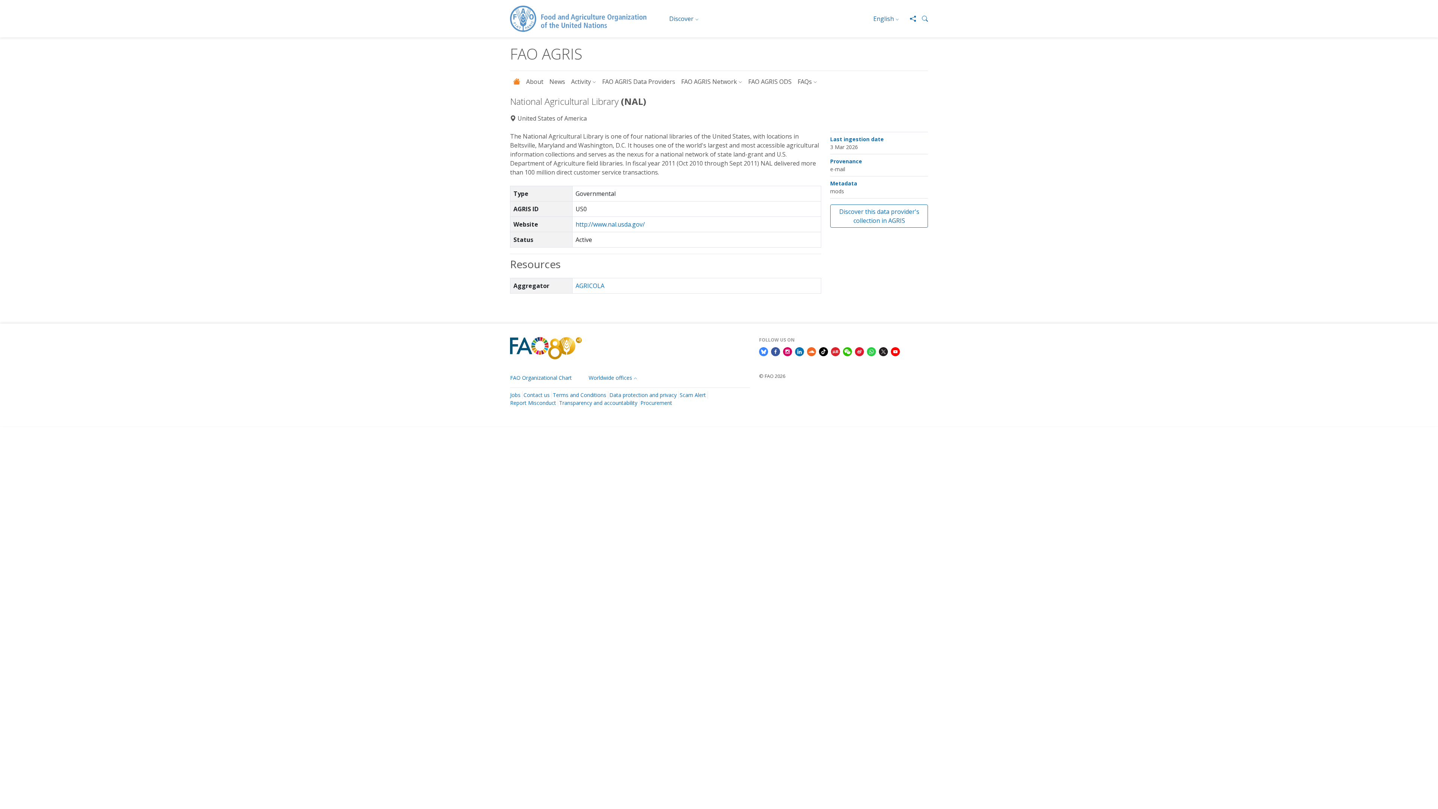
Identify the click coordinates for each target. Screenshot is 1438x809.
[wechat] (847, 351)
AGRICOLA (590, 286)
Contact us (537, 395)
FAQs (805, 82)
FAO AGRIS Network (709, 82)
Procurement (656, 402)
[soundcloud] (811, 351)
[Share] (910, 19)
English (883, 19)
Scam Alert (693, 395)
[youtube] (895, 351)
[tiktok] (823, 351)
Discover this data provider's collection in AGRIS (879, 216)
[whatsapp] (871, 351)
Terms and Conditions (579, 395)
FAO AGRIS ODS (770, 82)
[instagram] (787, 351)
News (557, 82)
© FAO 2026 (772, 376)
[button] (922, 19)
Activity (581, 82)
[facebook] (775, 351)
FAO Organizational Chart (541, 377)
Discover (681, 19)
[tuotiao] (835, 351)
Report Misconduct (533, 402)
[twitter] (883, 351)
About (534, 82)
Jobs (515, 395)
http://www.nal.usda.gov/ (610, 224)
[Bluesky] (763, 351)
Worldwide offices (610, 377)
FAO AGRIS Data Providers (638, 82)
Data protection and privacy (643, 395)
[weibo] (859, 351)
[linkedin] (799, 351)
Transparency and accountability (598, 402)
